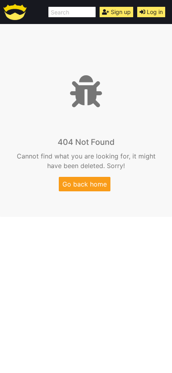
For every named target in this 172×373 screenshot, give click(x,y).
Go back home (84, 184)
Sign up (120, 11)
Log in (154, 11)
